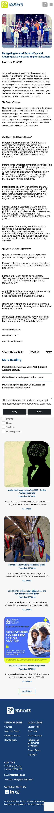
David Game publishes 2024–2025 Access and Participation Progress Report (23, 386)
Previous (34, 352)
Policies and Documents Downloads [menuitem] (33, 742)
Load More (27, 691)
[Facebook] (7, 792)
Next (49, 352)
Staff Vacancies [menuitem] (35, 735)
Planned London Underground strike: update (22, 377)
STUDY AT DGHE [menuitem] (13, 722)
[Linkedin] (12, 792)
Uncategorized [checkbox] (13, 431)
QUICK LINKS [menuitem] (35, 722)
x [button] (52, 397)
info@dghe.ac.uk (17, 774)
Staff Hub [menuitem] (32, 731)
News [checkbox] (9, 422)
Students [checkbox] (10, 427)
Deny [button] (14, 412)
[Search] (45, 4)
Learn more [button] (45, 403)
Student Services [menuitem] (12, 735)
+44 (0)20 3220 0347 (23, 779)
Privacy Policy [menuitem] (34, 750)
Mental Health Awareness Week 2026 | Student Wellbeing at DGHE (24, 368)
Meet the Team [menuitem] (11, 731)
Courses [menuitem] (8, 726)
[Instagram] (17, 792)
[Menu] (51, 4)
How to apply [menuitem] (10, 739)
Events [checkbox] (9, 418)
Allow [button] (39, 412)
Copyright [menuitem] (32, 754)
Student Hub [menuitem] (34, 726)
